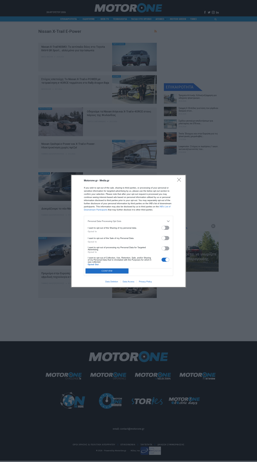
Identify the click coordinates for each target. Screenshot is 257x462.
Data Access (128, 281)
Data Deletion (111, 281)
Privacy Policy (145, 281)
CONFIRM (107, 271)
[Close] (180, 181)
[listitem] (128, 221)
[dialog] (128, 231)
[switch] (165, 228)
